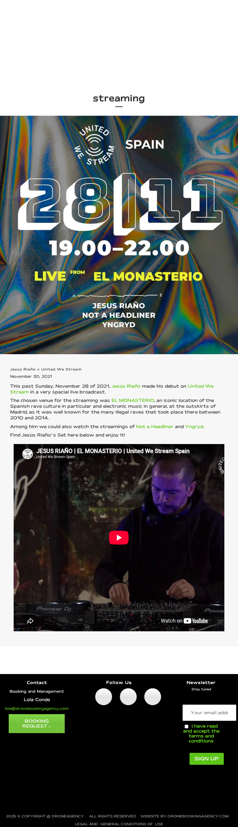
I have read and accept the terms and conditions (201, 733)
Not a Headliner (155, 426)
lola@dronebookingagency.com (37, 708)
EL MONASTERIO (132, 400)
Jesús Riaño (125, 386)
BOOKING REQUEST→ (36, 723)
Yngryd (194, 426)
